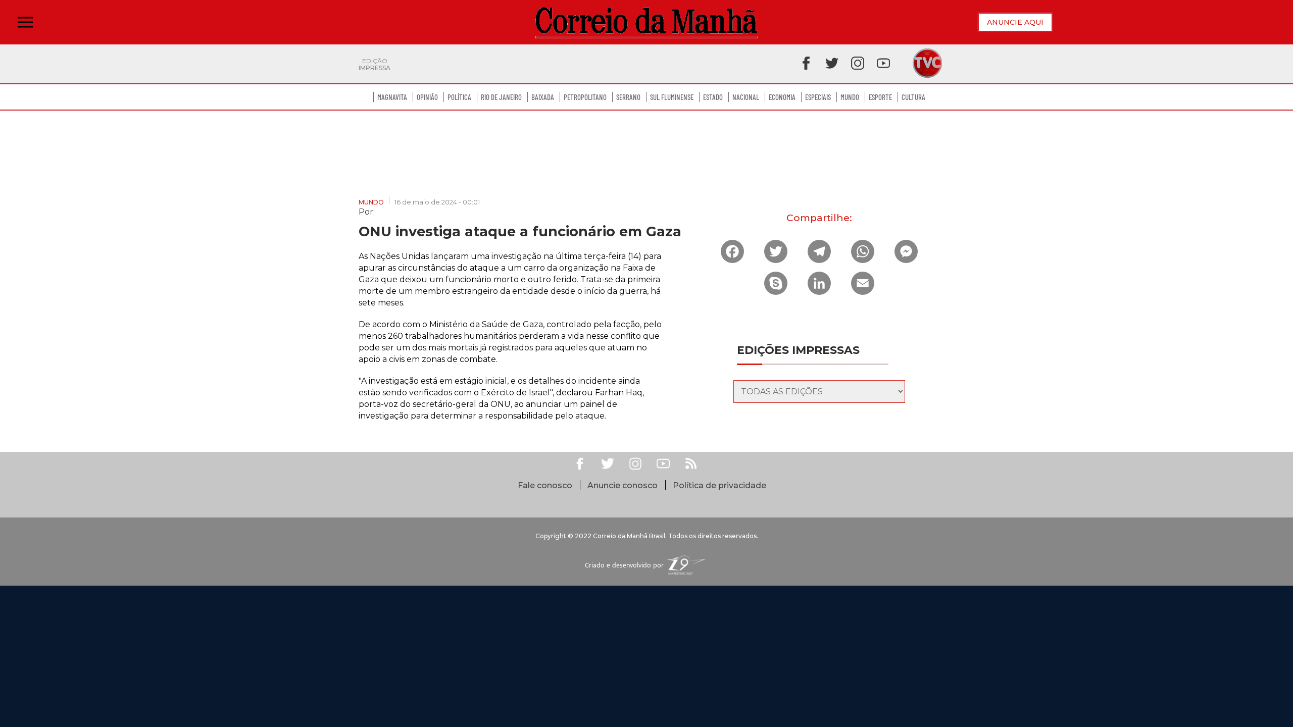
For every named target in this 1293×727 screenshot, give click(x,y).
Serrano (628, 96)
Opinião (427, 96)
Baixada (542, 96)
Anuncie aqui (1015, 22)
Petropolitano (585, 96)
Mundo (849, 96)
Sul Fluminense (671, 96)
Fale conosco (545, 485)
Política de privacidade (719, 485)
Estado (713, 96)
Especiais (818, 96)
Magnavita (392, 96)
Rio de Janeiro (501, 96)
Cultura (913, 96)
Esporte (880, 96)
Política (459, 96)
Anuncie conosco (622, 485)
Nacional (745, 96)
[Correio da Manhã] (646, 22)
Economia (782, 96)
